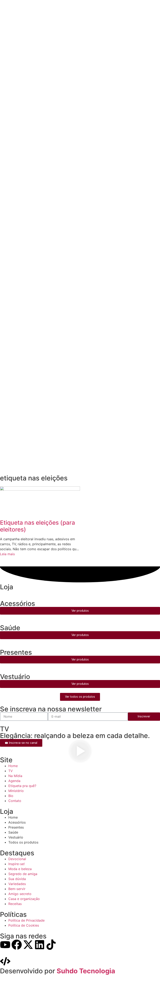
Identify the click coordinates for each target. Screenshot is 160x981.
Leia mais (7, 554)
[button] (80, 752)
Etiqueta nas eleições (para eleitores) (37, 526)
